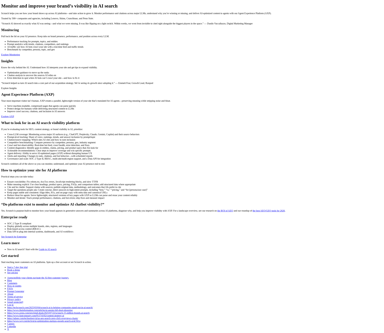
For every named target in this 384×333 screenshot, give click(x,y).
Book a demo (13, 270)
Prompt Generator (15, 291)
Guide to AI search (48, 249)
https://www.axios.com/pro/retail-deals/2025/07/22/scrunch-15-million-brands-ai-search (48, 313)
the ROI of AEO (225, 210)
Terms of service (15, 296)
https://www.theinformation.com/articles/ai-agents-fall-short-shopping (40, 310)
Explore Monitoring (10, 54)
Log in (10, 305)
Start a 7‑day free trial (17, 267)
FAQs (10, 288)
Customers (12, 283)
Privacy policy (14, 299)
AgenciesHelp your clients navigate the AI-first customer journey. (38, 277)
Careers (10, 323)
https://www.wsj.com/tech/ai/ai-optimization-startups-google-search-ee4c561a (43, 321)
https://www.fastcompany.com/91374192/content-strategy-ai (35, 315)
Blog (9, 280)
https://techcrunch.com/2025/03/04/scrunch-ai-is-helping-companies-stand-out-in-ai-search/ (50, 307)
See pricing (12, 272)
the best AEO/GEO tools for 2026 (269, 210)
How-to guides (14, 286)
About (10, 294)
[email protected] (15, 302)
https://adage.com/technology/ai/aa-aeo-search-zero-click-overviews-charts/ (42, 318)
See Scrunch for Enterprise (14, 236)
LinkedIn (11, 326)
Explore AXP (7, 116)
